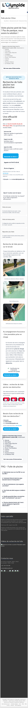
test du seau (5, 173)
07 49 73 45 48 (8, 421)
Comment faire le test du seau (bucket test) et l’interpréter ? (12, 478)
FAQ (23, 703)
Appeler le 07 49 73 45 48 (11, 162)
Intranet (12, 705)
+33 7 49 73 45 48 (5, 565)
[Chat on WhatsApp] (2, 570)
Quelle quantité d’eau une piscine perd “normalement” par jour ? (13, 497)
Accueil (16, 20)
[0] (26, 13)
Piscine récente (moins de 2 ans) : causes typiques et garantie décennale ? (13, 504)
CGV (20, 703)
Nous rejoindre (18, 705)
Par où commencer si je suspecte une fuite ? (13, 485)
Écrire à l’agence (9, 168)
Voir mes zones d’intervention (11, 68)
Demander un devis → (11, 156)
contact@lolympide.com (18, 179)
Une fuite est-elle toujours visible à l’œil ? (13, 491)
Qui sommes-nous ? (6, 703)
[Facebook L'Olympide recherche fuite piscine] (18, 570)
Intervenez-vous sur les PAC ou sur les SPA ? (13, 472)
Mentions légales (14, 703)
